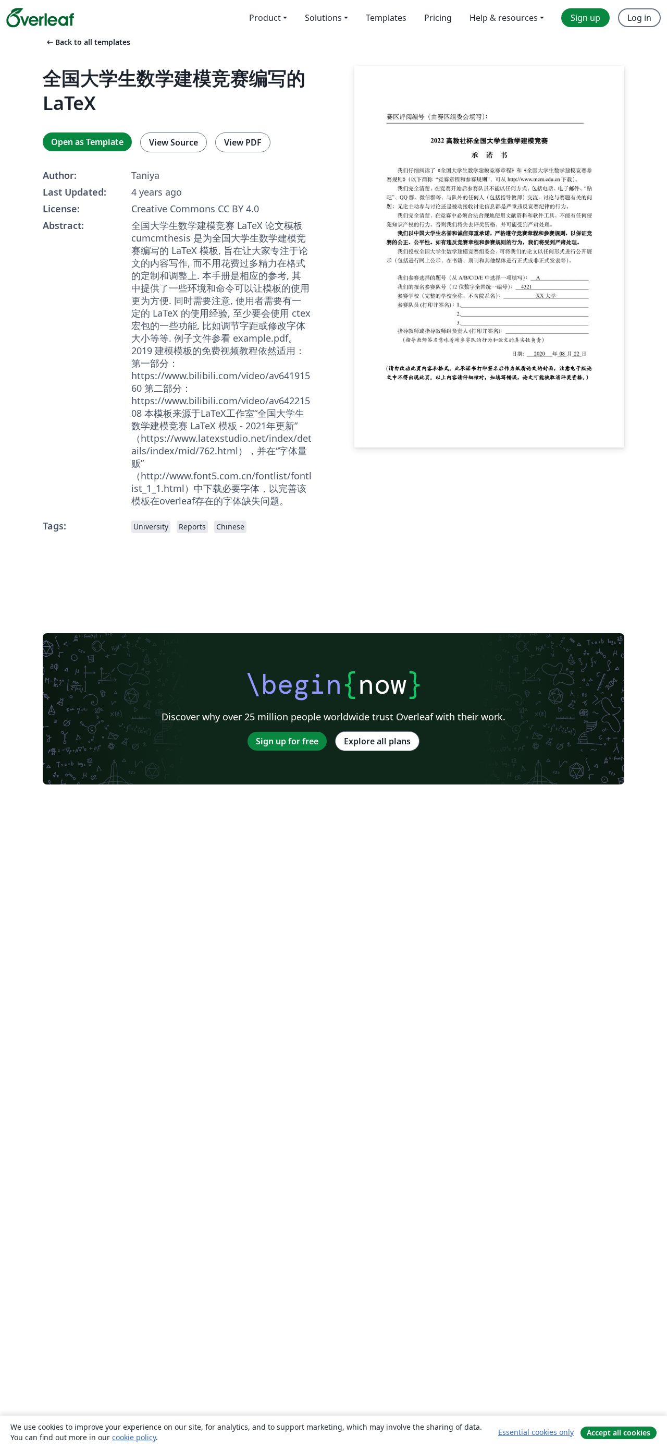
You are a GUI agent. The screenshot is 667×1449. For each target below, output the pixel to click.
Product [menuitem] (265, 17)
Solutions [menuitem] (323, 17)
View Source (173, 142)
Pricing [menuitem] (438, 17)
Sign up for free (287, 741)
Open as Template (87, 142)
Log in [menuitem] (639, 17)
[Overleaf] (40, 17)
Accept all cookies (618, 1433)
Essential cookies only (536, 1432)
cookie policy (134, 1437)
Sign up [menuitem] (585, 17)
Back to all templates (87, 42)
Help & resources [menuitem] (504, 17)
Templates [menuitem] (386, 17)
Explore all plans (377, 741)
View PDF (243, 142)
